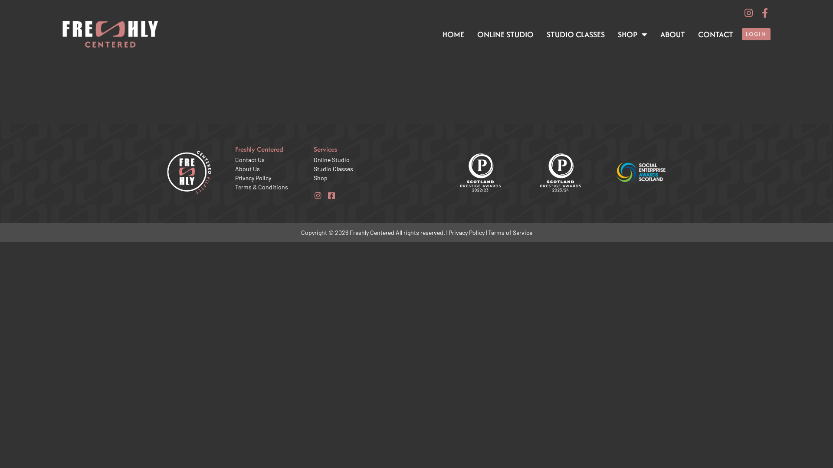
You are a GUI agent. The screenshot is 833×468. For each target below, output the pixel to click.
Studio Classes (576, 34)
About (672, 34)
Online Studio (505, 34)
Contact (715, 34)
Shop (627, 34)
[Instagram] (748, 13)
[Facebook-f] (765, 13)
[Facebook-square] (331, 196)
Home (453, 34)
